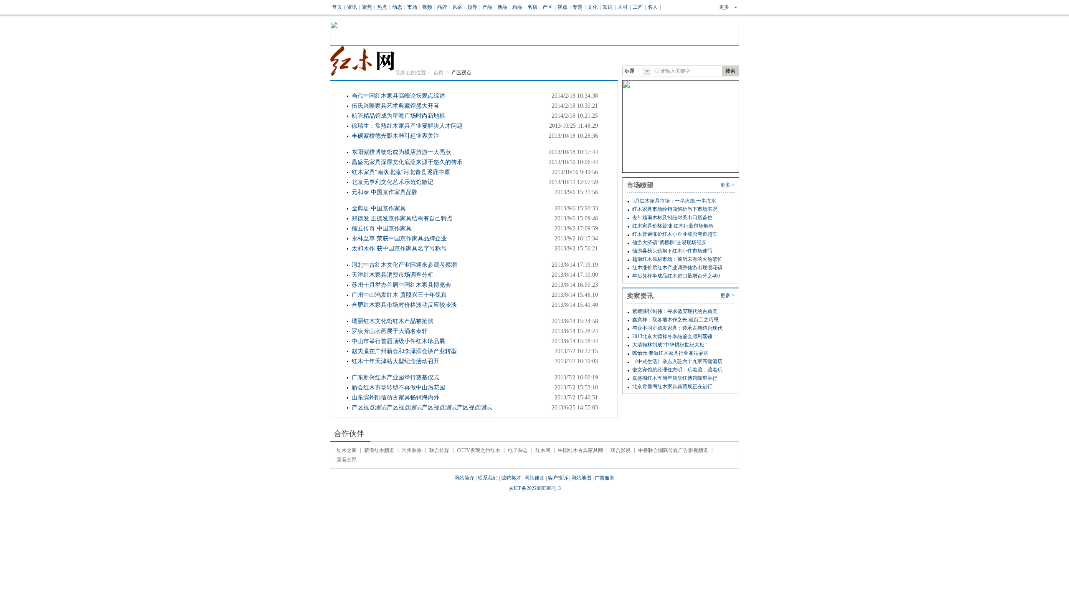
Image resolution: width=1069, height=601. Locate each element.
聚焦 (367, 7)
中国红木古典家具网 (580, 450)
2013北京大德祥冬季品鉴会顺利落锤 (672, 336)
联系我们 (488, 478)
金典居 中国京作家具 (379, 208)
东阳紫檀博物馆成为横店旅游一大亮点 (401, 152)
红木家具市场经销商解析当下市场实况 (674, 209)
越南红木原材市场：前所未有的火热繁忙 (677, 259)
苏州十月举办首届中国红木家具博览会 (401, 285)
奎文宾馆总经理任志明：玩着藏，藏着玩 (677, 370)
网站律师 (534, 478)
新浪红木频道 (379, 450)
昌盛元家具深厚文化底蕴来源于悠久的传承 (407, 162)
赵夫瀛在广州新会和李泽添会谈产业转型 (404, 351)
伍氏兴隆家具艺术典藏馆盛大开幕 (395, 106)
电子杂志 (518, 450)
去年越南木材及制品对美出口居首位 (672, 217)
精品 (517, 7)
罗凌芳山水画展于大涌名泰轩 (390, 331)
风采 (457, 7)
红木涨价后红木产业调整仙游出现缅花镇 (677, 267)
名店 (532, 7)
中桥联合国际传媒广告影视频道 (673, 450)
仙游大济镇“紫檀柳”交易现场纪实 (669, 242)
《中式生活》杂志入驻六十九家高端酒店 (677, 361)
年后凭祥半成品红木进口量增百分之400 (676, 276)
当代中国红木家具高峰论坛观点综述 (398, 96)
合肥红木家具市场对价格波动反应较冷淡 (404, 305)
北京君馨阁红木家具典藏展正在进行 (672, 386)
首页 (337, 7)
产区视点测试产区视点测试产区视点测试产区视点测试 (422, 407)
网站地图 (581, 478)
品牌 (442, 7)
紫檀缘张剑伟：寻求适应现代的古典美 (674, 311)
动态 (397, 7)
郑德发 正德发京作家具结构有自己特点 (402, 218)
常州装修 (412, 450)
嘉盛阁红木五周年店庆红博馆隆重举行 (674, 378)
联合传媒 (439, 450)
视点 (562, 7)
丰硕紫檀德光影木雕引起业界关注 (395, 136)
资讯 (352, 7)
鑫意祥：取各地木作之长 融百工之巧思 (675, 320)
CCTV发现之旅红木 (478, 450)
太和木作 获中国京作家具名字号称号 (399, 248)
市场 (412, 7)
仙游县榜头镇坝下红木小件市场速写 (672, 251)
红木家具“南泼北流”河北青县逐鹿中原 (401, 172)
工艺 (638, 7)
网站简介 (464, 478)
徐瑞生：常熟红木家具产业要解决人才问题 (407, 126)
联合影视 (620, 450)
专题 (577, 7)
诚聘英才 (511, 478)
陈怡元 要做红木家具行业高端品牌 (670, 353)
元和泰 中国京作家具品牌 (385, 192)
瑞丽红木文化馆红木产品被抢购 (392, 321)
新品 (502, 7)
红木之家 (347, 450)
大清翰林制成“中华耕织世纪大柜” (669, 345)
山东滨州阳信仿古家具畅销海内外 (395, 397)
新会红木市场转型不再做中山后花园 (398, 387)
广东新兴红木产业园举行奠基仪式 (395, 377)
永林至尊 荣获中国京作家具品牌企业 (399, 238)
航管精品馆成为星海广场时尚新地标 (398, 116)
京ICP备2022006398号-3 (535, 488)
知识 (608, 7)
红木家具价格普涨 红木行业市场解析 (673, 226)
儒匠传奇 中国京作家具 (382, 228)
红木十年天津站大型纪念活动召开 (395, 361)
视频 (427, 7)
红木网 (542, 450)
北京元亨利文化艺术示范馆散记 (392, 182)
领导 (472, 7)
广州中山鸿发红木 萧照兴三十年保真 (399, 295)
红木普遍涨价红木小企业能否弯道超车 (674, 234)
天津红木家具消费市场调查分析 (392, 275)
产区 (547, 7)
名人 (653, 7)
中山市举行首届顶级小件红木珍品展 (398, 341)
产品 (487, 7)
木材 (623, 7)
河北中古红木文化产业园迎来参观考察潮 (404, 265)
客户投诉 (558, 478)
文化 (593, 7)
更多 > (727, 185)
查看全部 (347, 459)
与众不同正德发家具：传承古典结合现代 (677, 328)
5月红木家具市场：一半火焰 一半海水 (674, 201)
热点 (382, 7)
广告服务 (605, 478)
